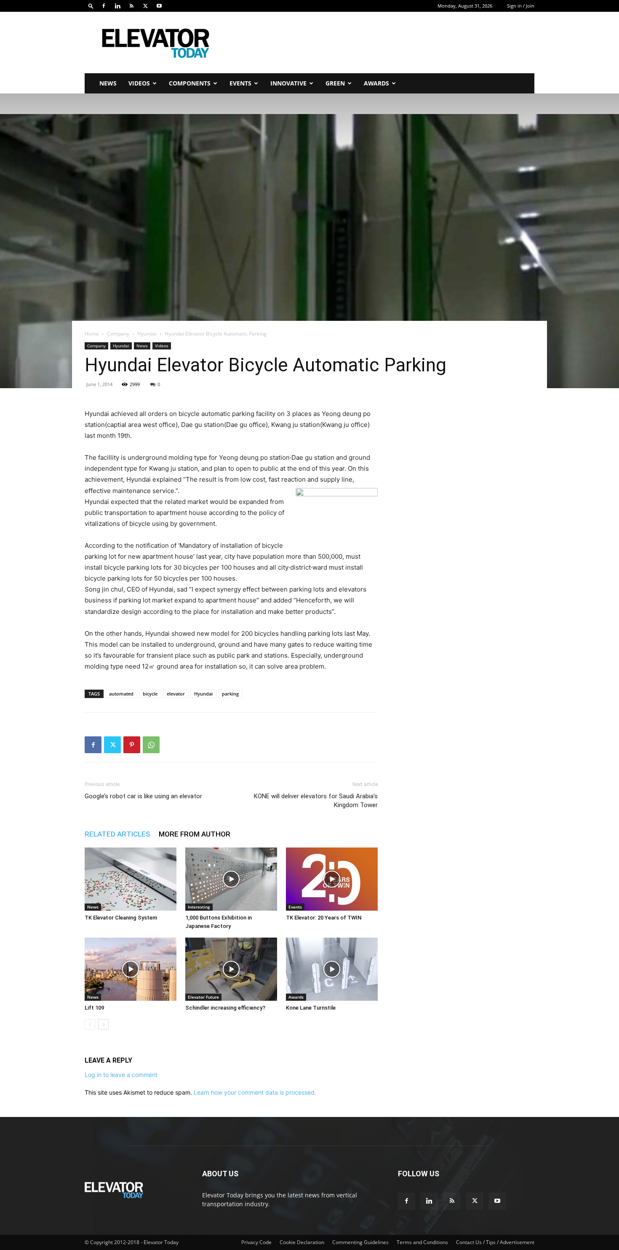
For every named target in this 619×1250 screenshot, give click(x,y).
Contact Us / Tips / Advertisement (495, 1242)
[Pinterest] (131, 744)
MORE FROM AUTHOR (194, 834)
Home (92, 333)
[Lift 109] (130, 969)
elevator (176, 693)
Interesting (199, 907)
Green (335, 83)
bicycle (150, 693)
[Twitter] (145, 6)
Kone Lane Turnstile (311, 1008)
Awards (376, 83)
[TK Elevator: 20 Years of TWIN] (332, 879)
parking (230, 693)
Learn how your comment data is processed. (255, 1092)
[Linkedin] (117, 6)
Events (240, 83)
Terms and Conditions (422, 1242)
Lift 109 (94, 1008)
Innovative (288, 83)
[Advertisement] (381, 42)
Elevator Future (203, 997)
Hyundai (147, 333)
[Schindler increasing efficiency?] (231, 969)
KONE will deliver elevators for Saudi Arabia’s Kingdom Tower (316, 800)
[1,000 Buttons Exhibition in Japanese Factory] (231, 879)
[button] (91, 6)
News (108, 83)
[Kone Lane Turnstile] (332, 969)
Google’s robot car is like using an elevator (143, 796)
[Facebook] (103, 6)
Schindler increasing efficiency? (225, 1008)
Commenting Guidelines (360, 1242)
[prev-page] (90, 1024)
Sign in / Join (520, 6)
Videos (139, 83)
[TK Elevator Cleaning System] (130, 879)
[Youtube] (159, 6)
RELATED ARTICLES (117, 834)
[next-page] (103, 1024)
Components (190, 83)
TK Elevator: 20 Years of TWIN (323, 917)
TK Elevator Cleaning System (121, 917)
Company (118, 333)
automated (121, 693)
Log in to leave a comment (121, 1074)
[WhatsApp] (151, 744)
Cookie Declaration (302, 1242)
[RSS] (131, 6)
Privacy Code (256, 1242)
